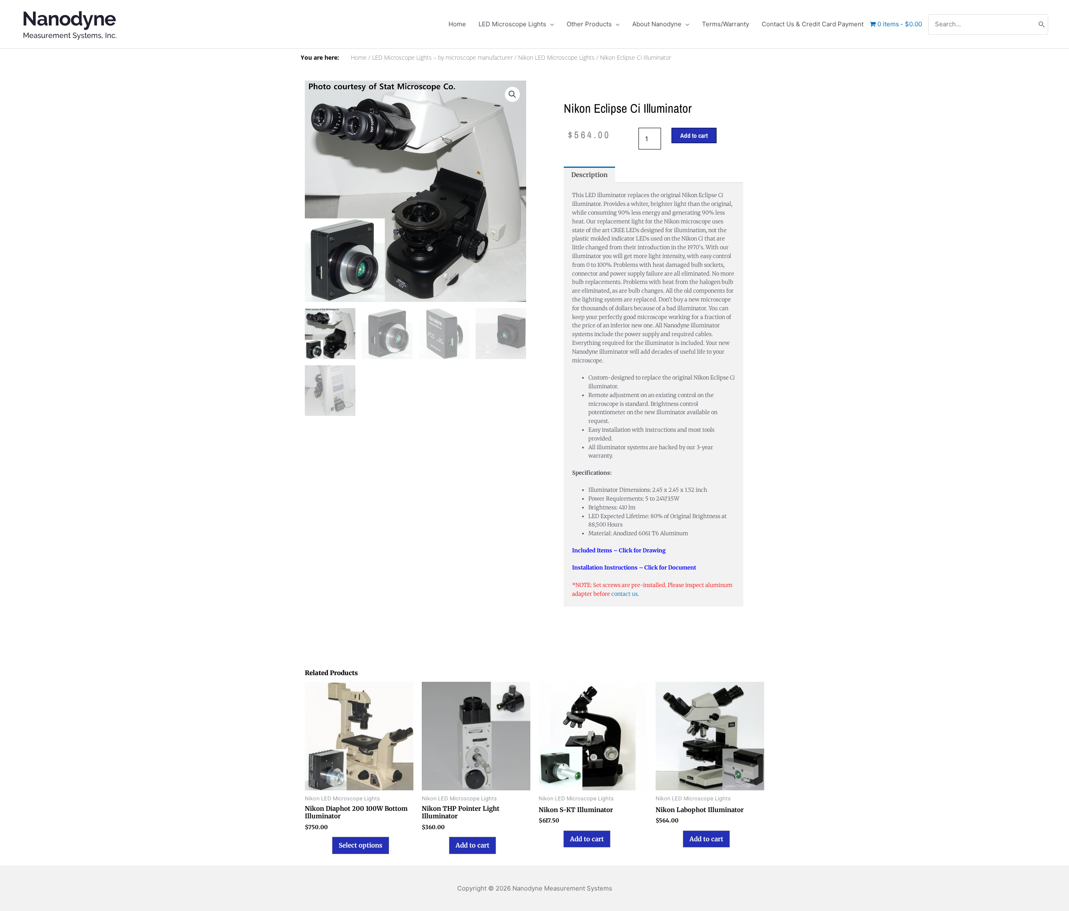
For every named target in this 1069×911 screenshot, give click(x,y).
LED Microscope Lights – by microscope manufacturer (442, 57)
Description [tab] (589, 175)
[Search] (1042, 24)
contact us (624, 593)
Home (359, 57)
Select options (361, 845)
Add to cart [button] (472, 845)
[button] (512, 94)
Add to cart (694, 135)
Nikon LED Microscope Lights (556, 57)
